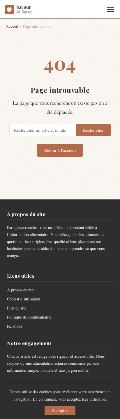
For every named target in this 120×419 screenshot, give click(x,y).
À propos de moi (21, 290)
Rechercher (93, 130)
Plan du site (16, 308)
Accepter (60, 410)
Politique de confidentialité (29, 317)
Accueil (12, 26)
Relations (14, 326)
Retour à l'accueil (60, 150)
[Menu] (110, 9)
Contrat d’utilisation (23, 299)
